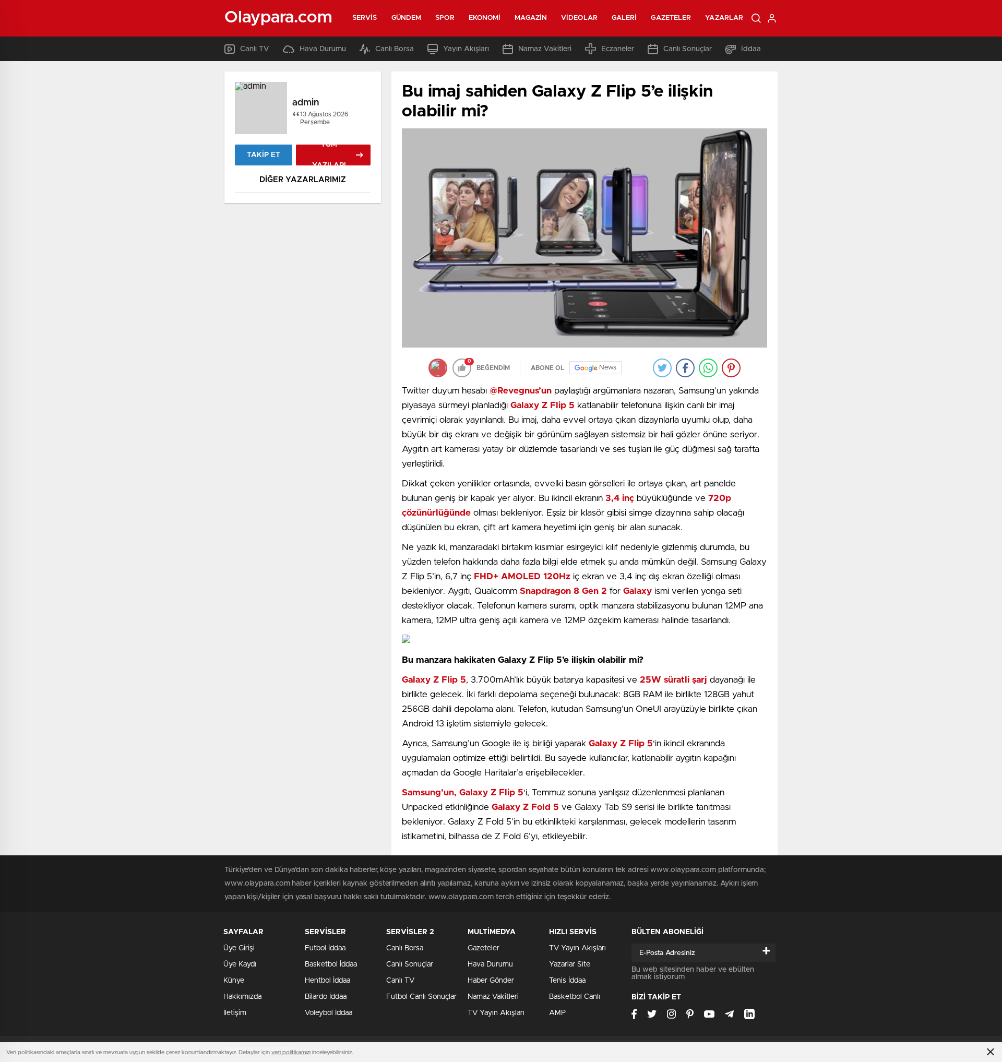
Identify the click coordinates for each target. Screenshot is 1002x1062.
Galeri (624, 18)
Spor (444, 18)
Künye (233, 980)
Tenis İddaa (567, 980)
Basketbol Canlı (574, 996)
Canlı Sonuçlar (687, 49)
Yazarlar (724, 18)
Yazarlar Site (569, 964)
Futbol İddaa (325, 948)
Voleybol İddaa (328, 1013)
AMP (557, 1013)
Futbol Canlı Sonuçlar (421, 996)
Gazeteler (671, 18)
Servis (364, 18)
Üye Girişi (239, 948)
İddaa (751, 49)
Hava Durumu (323, 49)
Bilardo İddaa (326, 996)
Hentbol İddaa (327, 980)
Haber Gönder (491, 980)
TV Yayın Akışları (496, 1013)
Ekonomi (485, 18)
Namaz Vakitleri (544, 49)
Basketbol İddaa (331, 964)
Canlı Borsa (394, 49)
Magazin (531, 18)
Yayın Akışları (466, 49)
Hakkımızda (242, 996)
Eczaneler (617, 49)
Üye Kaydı (239, 964)
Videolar (579, 18)
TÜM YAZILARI (329, 155)
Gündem (406, 18)
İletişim (234, 1013)
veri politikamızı (291, 1052)
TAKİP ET (263, 155)
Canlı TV (254, 49)
